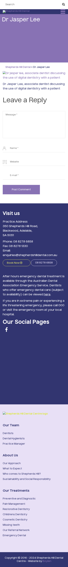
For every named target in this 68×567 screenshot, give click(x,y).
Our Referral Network (16, 530)
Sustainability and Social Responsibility (27, 479)
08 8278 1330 (18, 246)
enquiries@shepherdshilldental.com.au (30, 255)
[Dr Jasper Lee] (34, 75)
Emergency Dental (14, 535)
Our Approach (12, 463)
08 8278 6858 (23, 241)
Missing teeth (11, 525)
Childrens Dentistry (15, 514)
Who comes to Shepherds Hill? (22, 474)
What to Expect (12, 468)
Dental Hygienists (14, 438)
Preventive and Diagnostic (19, 498)
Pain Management (14, 504)
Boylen (47, 561)
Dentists (8, 433)
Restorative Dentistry (16, 509)
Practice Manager (14, 444)
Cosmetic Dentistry (15, 519)
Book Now (13, 263)
